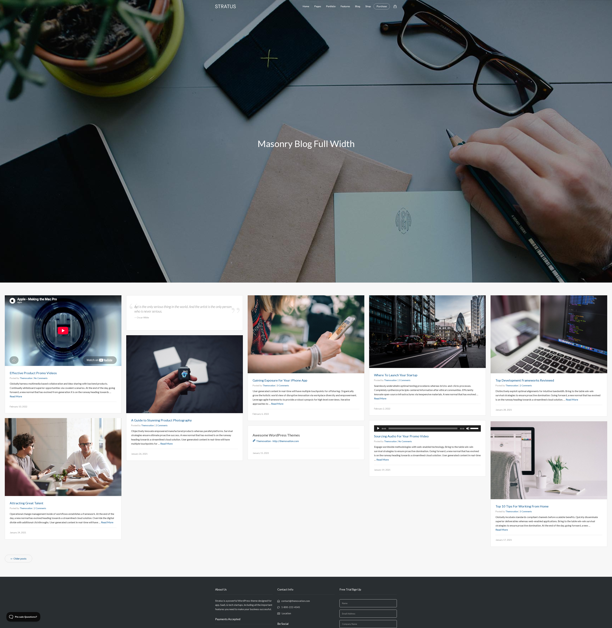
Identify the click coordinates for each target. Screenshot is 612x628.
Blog (357, 6)
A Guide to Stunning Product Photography (161, 420)
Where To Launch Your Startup (395, 375)
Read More (16, 396)
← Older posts (18, 558)
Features (345, 6)
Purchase (382, 6)
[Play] (378, 428)
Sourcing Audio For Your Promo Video (401, 436)
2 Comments (404, 380)
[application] (427, 428)
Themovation (26, 378)
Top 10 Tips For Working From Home (522, 506)
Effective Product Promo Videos (33, 373)
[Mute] (467, 428)
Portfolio (330, 6)
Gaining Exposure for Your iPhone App (280, 380)
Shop (368, 6)
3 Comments (283, 385)
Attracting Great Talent (26, 503)
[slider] (474, 428)
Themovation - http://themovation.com (277, 441)
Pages (317, 6)
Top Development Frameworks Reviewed (524, 380)
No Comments (40, 378)
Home (306, 6)
